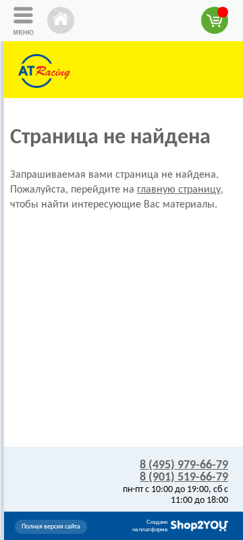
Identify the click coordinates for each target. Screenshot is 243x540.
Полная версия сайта (51, 527)
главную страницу (179, 190)
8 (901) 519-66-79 (184, 477)
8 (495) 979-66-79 (184, 465)
